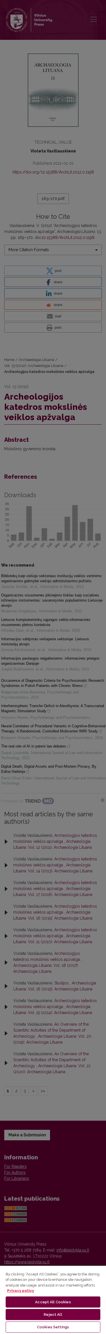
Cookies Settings (53, 1327)
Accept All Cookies (53, 1302)
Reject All (53, 1314)
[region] (53, 1299)
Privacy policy (20, 1290)
